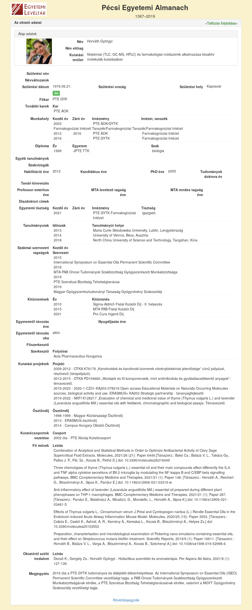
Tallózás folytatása (221, 23)
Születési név (38, 73)
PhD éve (157, 171)
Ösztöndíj (41, 410)
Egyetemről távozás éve (32, 324)
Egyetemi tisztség (34, 207)
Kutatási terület (76, 57)
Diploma (42, 145)
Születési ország (112, 86)
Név (80, 41)
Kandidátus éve (93, 171)
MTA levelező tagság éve (108, 192)
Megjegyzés (39, 573)
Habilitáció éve (36, 171)
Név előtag (74, 48)
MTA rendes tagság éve (187, 192)
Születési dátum (35, 86)
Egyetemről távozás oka (32, 335)
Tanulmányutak (36, 225)
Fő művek (40, 445)
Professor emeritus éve (33, 192)
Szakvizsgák (38, 164)
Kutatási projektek (33, 363)
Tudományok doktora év (211, 174)
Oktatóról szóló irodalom (36, 556)
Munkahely (40, 118)
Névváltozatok (37, 80)
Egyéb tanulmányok (32, 158)
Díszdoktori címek (34, 201)
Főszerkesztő (38, 344)
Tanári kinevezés (35, 183)
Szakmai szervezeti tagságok (33, 250)
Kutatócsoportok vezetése (34, 435)
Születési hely (191, 86)
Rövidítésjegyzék (126, 599)
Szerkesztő (40, 351)
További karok (37, 106)
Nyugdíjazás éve (112, 321)
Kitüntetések (38, 299)
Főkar (44, 99)
